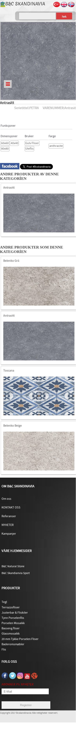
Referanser (9, 516)
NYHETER (8, 525)
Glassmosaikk (11, 634)
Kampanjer (9, 534)
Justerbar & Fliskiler (15, 613)
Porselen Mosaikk (13, 623)
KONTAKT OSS (11, 507)
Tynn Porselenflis (13, 618)
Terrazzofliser (11, 607)
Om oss (6, 499)
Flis (4, 649)
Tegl (4, 602)
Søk (64, 16)
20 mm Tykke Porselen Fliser (20, 639)
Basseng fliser (11, 628)
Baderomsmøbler (13, 644)
